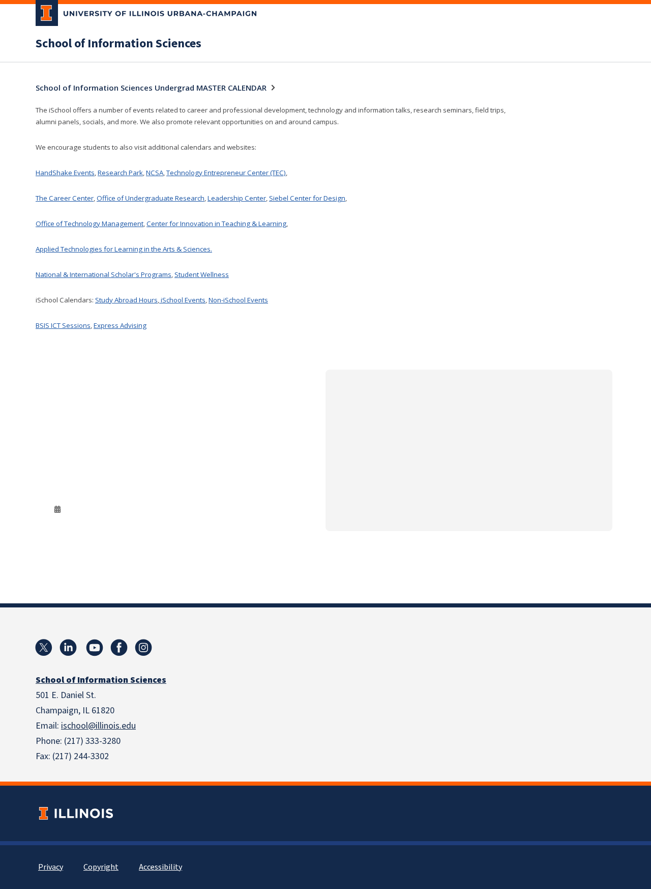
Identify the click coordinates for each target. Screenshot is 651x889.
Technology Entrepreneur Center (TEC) (226, 172)
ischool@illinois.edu (98, 725)
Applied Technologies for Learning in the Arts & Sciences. (124, 249)
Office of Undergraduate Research (150, 198)
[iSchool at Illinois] (119, 647)
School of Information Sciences (118, 43)
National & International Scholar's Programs (103, 274)
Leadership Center (237, 198)
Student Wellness (201, 274)
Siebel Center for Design (307, 198)
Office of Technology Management (89, 223)
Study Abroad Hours (126, 299)
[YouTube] (94, 647)
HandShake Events (65, 172)
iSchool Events (182, 299)
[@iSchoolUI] (44, 647)
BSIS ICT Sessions (63, 325)
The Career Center (65, 198)
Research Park (120, 172)
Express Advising (120, 325)
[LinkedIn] (68, 647)
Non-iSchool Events (238, 299)
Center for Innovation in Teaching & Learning (216, 223)
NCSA (154, 172)
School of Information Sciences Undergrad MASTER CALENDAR (151, 87)
